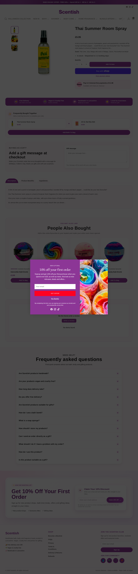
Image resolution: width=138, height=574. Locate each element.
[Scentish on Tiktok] (58, 309)
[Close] (105, 262)
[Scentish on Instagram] (55, 309)
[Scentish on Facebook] (51, 309)
